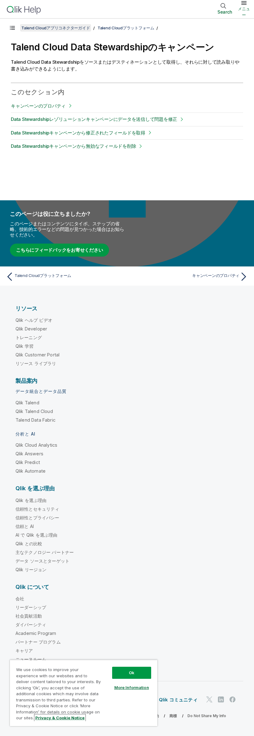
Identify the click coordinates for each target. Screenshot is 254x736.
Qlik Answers (29, 453)
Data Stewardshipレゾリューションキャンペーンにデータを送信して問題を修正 (94, 119)
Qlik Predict (27, 462)
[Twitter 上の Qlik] (209, 699)
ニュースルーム (30, 659)
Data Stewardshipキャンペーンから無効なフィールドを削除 (73, 146)
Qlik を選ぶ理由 (31, 500)
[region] (83, 693)
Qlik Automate (30, 471)
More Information (131, 687)
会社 (19, 598)
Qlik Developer (31, 328)
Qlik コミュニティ (178, 700)
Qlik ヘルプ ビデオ (33, 320)
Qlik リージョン (31, 569)
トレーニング (28, 337)
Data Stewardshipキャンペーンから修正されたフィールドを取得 (78, 133)
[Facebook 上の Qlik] (232, 699)
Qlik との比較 (28, 543)
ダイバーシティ (30, 624)
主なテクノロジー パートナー (44, 552)
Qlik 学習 (24, 346)
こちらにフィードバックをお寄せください (59, 250)
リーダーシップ (30, 607)
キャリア (24, 650)
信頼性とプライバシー (37, 517)
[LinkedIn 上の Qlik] (221, 699)
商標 (173, 715)
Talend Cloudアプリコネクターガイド (55, 27)
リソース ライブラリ (35, 363)
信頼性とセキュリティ (37, 509)
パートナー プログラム (38, 642)
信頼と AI (24, 526)
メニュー (244, 11)
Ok (131, 672)
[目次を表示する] (12, 28)
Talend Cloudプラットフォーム (126, 27)
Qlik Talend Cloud (34, 411)
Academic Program (35, 633)
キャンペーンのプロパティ (38, 106)
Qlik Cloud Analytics (36, 445)
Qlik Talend (27, 402)
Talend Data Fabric (35, 420)
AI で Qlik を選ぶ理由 (36, 535)
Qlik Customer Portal (37, 354)
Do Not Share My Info (206, 715)
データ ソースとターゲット (42, 561)
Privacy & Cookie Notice (60, 717)
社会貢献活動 (28, 616)
